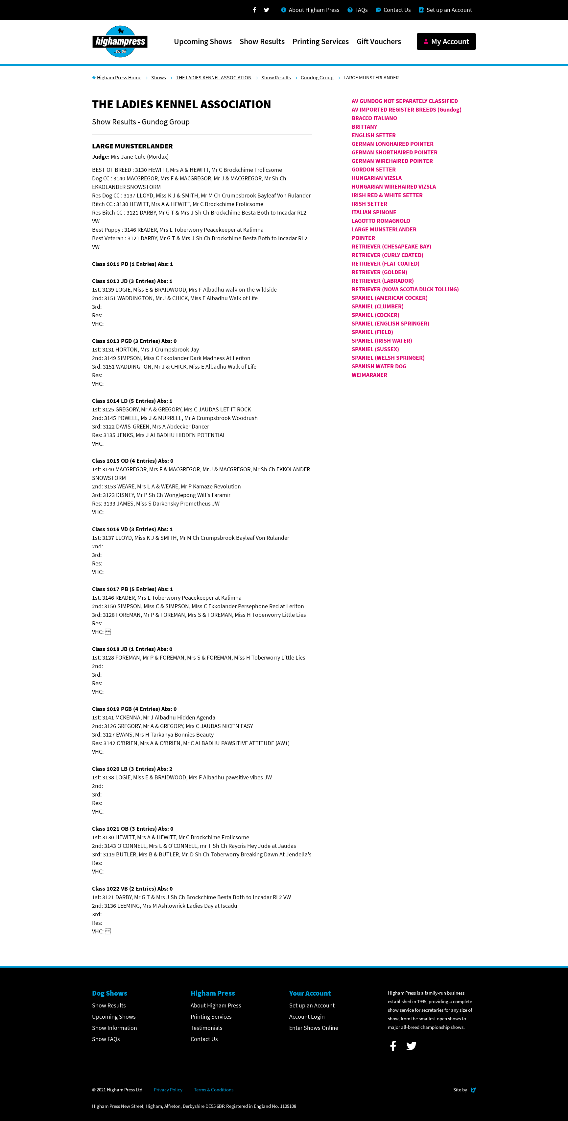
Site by (464, 1089)
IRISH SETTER (369, 203)
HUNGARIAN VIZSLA (377, 178)
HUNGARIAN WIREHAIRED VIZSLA (394, 186)
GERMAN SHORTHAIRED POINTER (395, 152)
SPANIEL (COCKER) (375, 315)
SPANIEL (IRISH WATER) (382, 340)
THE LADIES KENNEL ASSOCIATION (213, 77)
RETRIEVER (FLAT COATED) (385, 263)
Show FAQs (106, 1039)
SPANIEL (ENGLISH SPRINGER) (390, 323)
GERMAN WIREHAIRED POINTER (392, 161)
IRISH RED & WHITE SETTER (387, 195)
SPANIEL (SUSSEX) (375, 349)
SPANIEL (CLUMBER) (378, 306)
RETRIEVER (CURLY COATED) (387, 255)
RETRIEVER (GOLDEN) (379, 272)
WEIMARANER (369, 374)
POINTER (363, 238)
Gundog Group (317, 77)
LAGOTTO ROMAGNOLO (381, 220)
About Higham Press (216, 1005)
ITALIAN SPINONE (374, 212)
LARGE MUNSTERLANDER (384, 229)
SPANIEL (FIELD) (372, 332)
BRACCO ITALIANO (374, 118)
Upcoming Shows (203, 41)
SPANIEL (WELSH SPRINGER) (388, 357)
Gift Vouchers (379, 41)
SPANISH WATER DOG (379, 366)
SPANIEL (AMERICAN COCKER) (390, 297)
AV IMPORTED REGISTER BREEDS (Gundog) (407, 109)
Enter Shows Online (313, 1027)
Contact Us (204, 1039)
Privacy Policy (168, 1089)
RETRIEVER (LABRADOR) (383, 280)
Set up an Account (312, 1005)
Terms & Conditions (213, 1089)
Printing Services (321, 41)
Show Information (114, 1027)
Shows (158, 77)
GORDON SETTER (374, 169)
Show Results (262, 41)
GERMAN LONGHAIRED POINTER (393, 143)
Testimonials (207, 1027)
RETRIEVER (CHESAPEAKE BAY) (391, 246)
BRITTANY (364, 126)
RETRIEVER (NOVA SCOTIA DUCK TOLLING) (405, 289)
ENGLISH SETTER (374, 135)
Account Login (307, 1016)
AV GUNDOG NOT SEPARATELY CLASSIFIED (405, 101)
